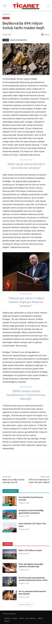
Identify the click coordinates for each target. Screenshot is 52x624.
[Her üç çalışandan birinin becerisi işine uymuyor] (10, 595)
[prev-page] (4, 536)
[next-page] (8, 536)
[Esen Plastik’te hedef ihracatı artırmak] (10, 501)
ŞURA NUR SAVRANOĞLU (18, 40)
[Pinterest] (24, 465)
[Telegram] (36, 465)
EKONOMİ (6, 14)
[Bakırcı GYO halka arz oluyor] (10, 554)
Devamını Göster (25, 604)
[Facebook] (13, 465)
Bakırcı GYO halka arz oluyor (30, 550)
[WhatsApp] (30, 465)
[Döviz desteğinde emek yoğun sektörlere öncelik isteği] (10, 568)
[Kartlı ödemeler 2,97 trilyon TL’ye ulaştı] (10, 527)
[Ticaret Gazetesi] (26, 6)
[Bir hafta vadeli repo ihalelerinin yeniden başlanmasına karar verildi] (10, 581)
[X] (18, 465)
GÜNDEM (6, 18)
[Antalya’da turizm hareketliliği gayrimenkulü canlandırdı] (10, 514)
